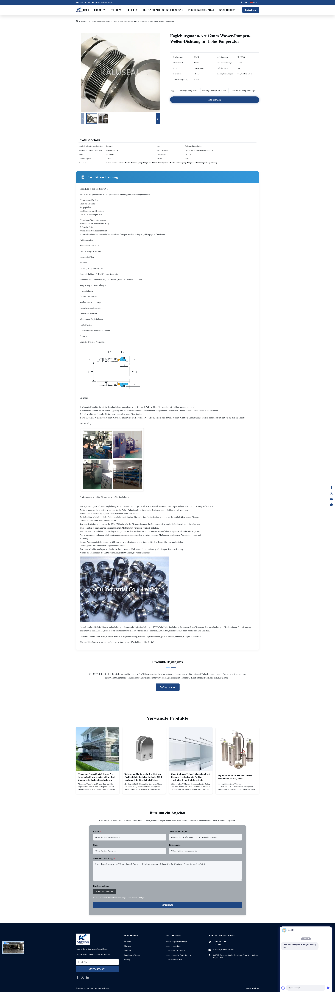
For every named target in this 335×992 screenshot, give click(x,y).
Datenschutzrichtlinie (252, 988)
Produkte (100, 9)
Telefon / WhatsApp (178, 831)
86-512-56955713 (219, 941)
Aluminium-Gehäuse (174, 959)
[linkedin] (87, 977)
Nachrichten (227, 9)
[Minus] (328, 930)
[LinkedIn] (331, 499)
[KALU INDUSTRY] (79, 10)
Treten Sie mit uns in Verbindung (163, 9)
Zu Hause (127, 941)
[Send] (328, 988)
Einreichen (167, 905)
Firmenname (174, 844)
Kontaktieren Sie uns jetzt (97, 789)
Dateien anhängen (101, 885)
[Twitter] (241, 2)
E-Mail (97, 831)
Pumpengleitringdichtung (100, 21)
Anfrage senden (167, 687)
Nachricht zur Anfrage (104, 858)
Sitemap (127, 959)
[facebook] (77, 977)
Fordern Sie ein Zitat (201, 9)
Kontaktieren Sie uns (131, 955)
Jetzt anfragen (250, 10)
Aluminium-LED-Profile (175, 950)
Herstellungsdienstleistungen (176, 941)
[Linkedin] (246, 2)
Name (95, 844)
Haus (86, 9)
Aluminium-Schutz (173, 946)
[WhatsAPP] (331, 505)
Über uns (132, 9)
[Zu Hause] (77, 21)
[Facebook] (237, 2)
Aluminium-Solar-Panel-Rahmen (178, 955)
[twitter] (82, 977)
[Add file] (283, 988)
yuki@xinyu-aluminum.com (103, 2)
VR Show (116, 9)
